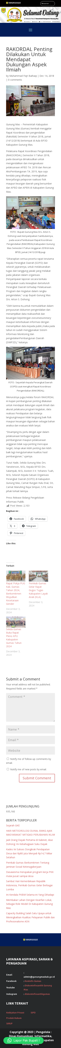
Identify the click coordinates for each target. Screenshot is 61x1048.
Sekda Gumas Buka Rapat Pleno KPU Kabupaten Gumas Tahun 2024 (14, 638)
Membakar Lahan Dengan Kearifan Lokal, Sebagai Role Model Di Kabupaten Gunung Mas (29, 904)
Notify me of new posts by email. (28, 769)
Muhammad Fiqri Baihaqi (23, 75)
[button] (23, 1040)
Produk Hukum (14, 1018)
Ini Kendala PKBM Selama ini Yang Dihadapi (30, 894)
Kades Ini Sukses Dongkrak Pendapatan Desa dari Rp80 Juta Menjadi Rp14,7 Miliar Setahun (29, 853)
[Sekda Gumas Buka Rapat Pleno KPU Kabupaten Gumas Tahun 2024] (15, 622)
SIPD (33, 1012)
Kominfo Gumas (33, 981)
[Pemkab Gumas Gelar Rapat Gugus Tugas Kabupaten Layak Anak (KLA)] (38, 576)
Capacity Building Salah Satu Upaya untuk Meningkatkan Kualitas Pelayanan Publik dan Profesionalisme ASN (30, 917)
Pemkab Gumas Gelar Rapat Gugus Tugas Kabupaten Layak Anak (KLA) (38, 590)
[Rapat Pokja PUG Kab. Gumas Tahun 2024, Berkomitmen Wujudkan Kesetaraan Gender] (15, 576)
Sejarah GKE (13, 825)
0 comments (15, 79)
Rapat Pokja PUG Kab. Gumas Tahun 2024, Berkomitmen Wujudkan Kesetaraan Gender (15, 593)
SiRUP (9, 1023)
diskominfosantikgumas (37, 994)
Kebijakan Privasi (15, 1012)
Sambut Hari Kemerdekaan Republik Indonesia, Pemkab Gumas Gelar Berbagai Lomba (29, 885)
